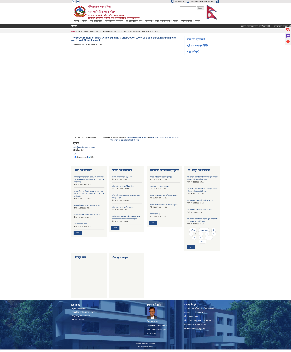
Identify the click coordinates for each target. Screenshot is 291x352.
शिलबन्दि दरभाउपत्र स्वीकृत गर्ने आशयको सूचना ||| (164, 195)
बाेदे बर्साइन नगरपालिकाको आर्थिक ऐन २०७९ (199, 210)
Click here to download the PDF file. (124, 140)
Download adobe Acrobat (137, 137)
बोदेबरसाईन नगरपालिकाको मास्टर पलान (123, 207)
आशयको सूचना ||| (155, 214)
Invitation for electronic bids (159, 186)
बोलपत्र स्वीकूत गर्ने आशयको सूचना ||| (161, 177)
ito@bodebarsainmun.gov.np (157, 329)
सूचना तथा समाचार (79, 308)
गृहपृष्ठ (76, 21)
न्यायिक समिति (186, 21)
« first (193, 230)
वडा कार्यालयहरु (96, 21)
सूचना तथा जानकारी (162, 21)
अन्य (77, 233)
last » (202, 242)
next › (209, 238)
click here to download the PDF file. (164, 137)
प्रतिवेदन (148, 21)
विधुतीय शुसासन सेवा (134, 21)
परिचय (84, 21)
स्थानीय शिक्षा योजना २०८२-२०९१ (122, 177)
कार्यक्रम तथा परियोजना (114, 21)
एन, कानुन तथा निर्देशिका (81, 316)
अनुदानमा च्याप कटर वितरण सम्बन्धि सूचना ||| (248, 26)
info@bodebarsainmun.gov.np (200, 320)
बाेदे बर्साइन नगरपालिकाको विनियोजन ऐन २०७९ (200, 200)
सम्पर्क (197, 21)
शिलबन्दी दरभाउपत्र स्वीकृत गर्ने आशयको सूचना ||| (164, 205)
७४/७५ (75, 154)
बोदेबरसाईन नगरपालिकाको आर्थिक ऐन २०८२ (87, 215)
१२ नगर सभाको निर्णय (80, 224)
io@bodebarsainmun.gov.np (157, 325)
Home (73, 31)
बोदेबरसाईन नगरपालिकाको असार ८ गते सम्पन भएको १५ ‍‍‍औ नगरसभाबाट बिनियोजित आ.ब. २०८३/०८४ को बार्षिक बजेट (89, 179)
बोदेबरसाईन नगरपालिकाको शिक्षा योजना (123, 186)
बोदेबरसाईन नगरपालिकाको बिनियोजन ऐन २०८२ (87, 205)
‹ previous (204, 230)
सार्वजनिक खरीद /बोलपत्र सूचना (83, 312)
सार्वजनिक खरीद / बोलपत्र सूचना (84, 147)
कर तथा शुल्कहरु (78, 319)
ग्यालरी (175, 21)
